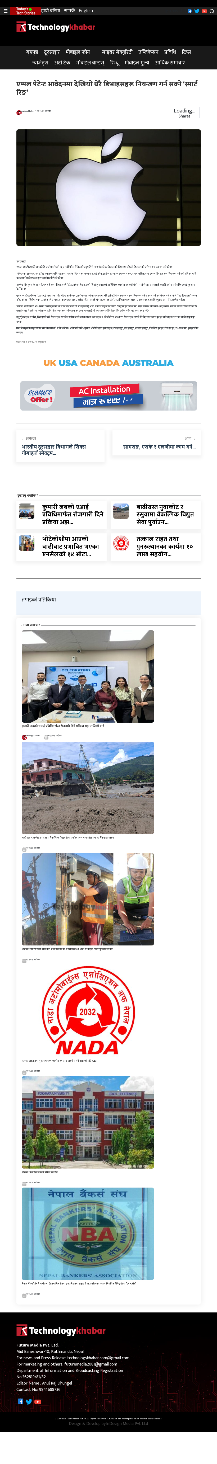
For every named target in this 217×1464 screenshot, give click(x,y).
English (86, 11)
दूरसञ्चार (52, 52)
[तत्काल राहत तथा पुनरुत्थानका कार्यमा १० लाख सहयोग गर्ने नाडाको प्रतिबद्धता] (121, 543)
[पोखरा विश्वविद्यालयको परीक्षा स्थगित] (88, 1122)
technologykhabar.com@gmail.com (98, 1358)
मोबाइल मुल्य (137, 62)
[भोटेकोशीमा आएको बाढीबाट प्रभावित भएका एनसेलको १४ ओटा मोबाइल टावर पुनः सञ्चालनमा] (26, 543)
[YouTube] (203, 11)
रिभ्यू (114, 62)
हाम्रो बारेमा (50, 11)
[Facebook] (189, 11)
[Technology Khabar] (56, 26)
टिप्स (186, 52)
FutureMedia (113, 1418)
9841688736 (50, 1389)
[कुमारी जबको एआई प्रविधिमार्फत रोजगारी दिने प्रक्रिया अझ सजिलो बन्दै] (26, 511)
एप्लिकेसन (148, 52)
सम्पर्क (69, 11)
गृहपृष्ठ (32, 52)
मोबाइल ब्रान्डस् (90, 62)
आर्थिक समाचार (170, 62)
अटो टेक (62, 62)
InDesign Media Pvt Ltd (127, 1424)
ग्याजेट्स (40, 62)
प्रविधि (170, 52)
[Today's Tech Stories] (26, 10)
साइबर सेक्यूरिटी (117, 52)
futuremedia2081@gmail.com (90, 1364)
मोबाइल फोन (78, 52)
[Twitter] (196, 11)
